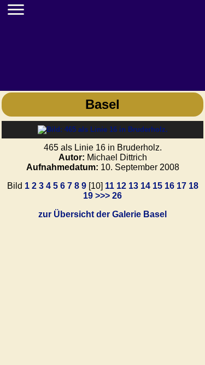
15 (157, 185)
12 (121, 185)
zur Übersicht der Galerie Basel (102, 214)
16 (169, 185)
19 (88, 195)
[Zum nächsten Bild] (103, 129)
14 (145, 185)
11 (109, 185)
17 (181, 185)
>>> (102, 195)
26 (117, 195)
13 (133, 185)
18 (193, 185)
